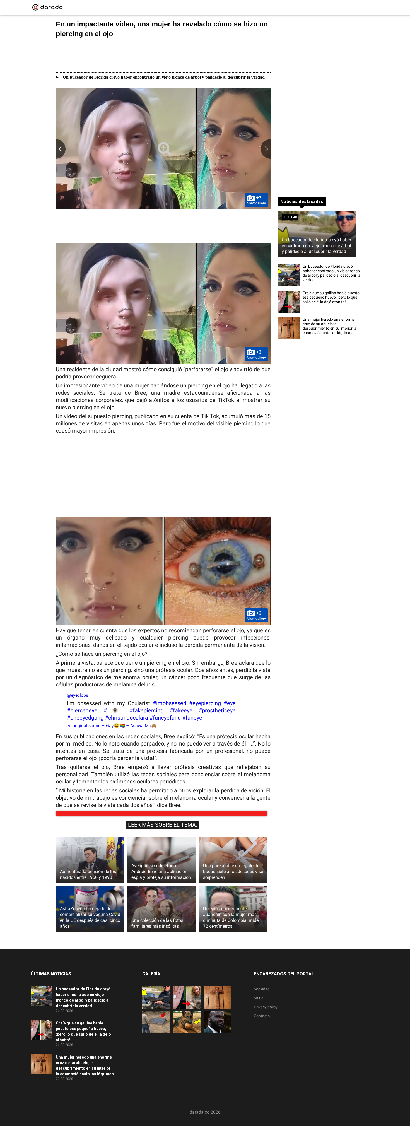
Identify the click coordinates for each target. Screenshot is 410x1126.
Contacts (262, 1021)
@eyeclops (77, 695)
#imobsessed (169, 703)
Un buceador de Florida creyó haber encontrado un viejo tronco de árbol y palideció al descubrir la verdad (164, 77)
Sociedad (290, 217)
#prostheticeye (217, 710)
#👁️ (113, 710)
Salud (259, 1003)
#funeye (192, 717)
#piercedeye (82, 710)
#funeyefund (165, 717)
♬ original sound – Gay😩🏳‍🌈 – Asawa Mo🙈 (112, 725)
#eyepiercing (205, 703)
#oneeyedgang (85, 717)
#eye (230, 703)
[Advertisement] (163, 55)
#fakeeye (181, 710)
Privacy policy (266, 1012)
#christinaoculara (126, 717)
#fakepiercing (146, 710)
